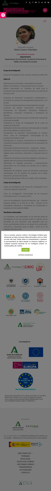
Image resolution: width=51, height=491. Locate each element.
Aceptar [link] (25, 250)
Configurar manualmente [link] (25, 255)
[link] (3, 15)
